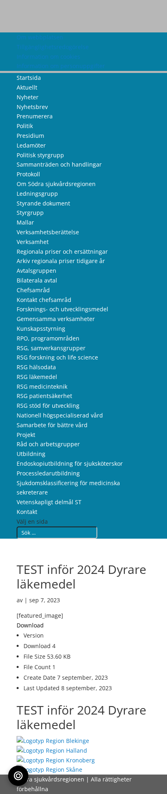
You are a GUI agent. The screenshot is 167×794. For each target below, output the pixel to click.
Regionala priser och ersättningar (62, 251)
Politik (25, 126)
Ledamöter (31, 145)
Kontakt (27, 512)
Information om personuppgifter (61, 66)
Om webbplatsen (40, 37)
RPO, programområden (48, 338)
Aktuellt (27, 87)
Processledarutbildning (48, 473)
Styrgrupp (30, 212)
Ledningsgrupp (37, 193)
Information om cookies (48, 56)
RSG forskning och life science (57, 357)
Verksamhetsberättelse (48, 232)
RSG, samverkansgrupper (51, 348)
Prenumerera (35, 116)
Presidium (30, 135)
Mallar (25, 222)
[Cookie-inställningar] (18, 776)
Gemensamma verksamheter (56, 319)
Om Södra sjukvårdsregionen (56, 184)
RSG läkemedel (37, 377)
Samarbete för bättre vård (52, 425)
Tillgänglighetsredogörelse (53, 47)
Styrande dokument (43, 203)
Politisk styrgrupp (40, 155)
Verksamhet (33, 242)
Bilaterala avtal (37, 280)
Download (30, 625)
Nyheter (28, 97)
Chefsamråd (33, 290)
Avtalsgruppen (36, 270)
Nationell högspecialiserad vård (60, 415)
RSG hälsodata (36, 367)
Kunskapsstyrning (41, 328)
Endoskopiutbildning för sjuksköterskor (70, 463)
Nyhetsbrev (32, 107)
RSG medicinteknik (42, 386)
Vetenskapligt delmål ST (49, 502)
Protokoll (28, 174)
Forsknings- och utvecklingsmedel (62, 309)
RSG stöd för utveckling (48, 405)
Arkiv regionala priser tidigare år (61, 261)
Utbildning (31, 454)
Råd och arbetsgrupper (48, 444)
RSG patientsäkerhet (44, 396)
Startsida (29, 77)
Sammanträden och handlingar (59, 164)
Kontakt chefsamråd (44, 300)
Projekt (26, 435)
